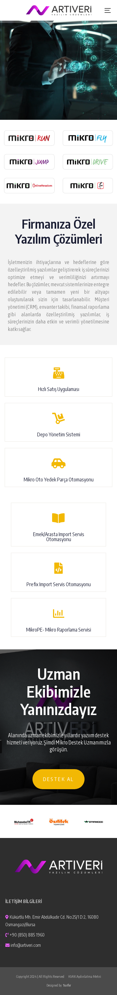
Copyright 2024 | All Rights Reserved (40, 976)
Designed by (58, 985)
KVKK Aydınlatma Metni (84, 976)
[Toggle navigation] (93, 10)
